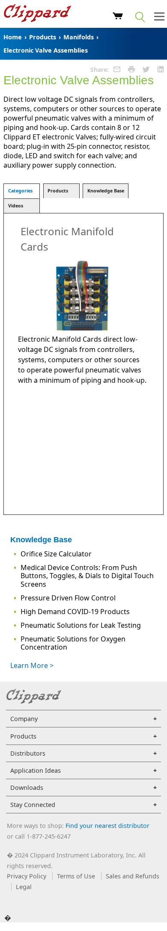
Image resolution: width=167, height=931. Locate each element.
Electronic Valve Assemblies (45, 50)
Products (42, 37)
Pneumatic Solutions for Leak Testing (81, 625)
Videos (15, 206)
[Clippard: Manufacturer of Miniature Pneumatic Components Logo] (37, 14)
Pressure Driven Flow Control (68, 598)
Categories (20, 191)
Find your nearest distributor (107, 826)
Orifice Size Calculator (56, 554)
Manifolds (78, 37)
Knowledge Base (105, 191)
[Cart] (118, 17)
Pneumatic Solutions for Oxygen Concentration (73, 643)
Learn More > (32, 665)
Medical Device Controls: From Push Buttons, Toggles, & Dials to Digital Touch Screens (87, 575)
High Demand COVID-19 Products (75, 611)
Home (12, 37)
